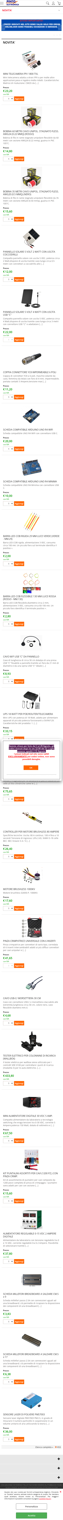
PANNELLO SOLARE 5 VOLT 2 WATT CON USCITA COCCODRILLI (29, 253)
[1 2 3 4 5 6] (8, 397)
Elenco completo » (44, 1447)
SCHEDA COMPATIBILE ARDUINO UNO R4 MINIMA (30, 481)
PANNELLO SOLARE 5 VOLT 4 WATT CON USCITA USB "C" (29, 313)
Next (60, 27)
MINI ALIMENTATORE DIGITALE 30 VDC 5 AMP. (28, 1116)
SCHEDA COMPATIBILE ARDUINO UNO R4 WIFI (28, 429)
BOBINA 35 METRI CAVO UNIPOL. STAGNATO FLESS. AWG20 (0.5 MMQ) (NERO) (31, 193)
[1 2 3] (8, 1023)
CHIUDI (61, 1491)
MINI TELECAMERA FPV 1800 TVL (20, 73)
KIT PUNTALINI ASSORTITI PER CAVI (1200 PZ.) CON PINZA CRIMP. (30, 1175)
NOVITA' (7, 10)
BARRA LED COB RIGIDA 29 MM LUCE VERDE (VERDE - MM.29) (31, 537)
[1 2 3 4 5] (8, 159)
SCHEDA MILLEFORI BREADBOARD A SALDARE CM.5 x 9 (31, 1295)
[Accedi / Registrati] (54, 3)
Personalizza (31, 1506)
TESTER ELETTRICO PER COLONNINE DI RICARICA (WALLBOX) (29, 1057)
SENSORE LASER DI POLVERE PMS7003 (24, 1414)
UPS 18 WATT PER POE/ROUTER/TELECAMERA (28, 714)
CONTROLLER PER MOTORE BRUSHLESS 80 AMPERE (31, 831)
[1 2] (8, 99)
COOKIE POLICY (45, 1499)
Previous (3, 27)
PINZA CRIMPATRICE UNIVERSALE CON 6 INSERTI (29, 941)
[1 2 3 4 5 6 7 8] (8, 624)
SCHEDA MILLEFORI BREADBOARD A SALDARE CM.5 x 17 (31, 1356)
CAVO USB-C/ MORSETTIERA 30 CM (22, 998)
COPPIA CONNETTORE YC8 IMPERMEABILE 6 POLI (29, 372)
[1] (8, 799)
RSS (59, 1447)
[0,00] (59, 3)
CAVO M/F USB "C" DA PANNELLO (21, 656)
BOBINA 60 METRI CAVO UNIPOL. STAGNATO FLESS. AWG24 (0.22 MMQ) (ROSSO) (31, 133)
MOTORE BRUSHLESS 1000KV (19, 889)
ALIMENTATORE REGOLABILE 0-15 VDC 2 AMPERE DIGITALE (29, 1235)
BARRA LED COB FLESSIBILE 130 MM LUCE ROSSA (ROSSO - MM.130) (29, 598)
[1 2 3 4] (8, 219)
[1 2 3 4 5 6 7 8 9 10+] (8, 564)
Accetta (31, 1515)
